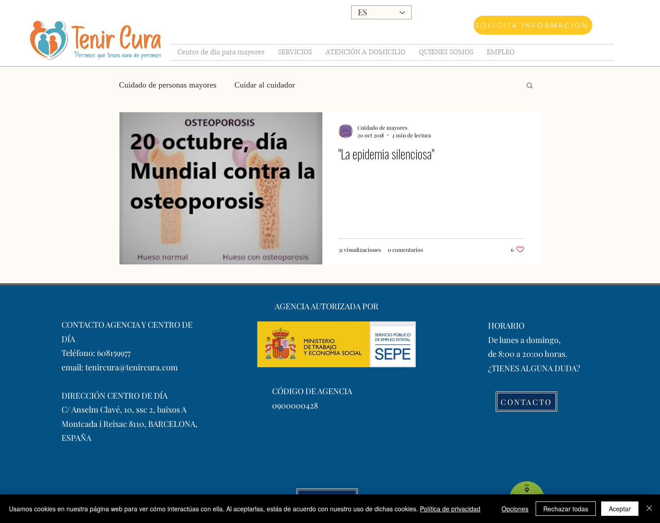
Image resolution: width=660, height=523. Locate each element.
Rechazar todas (565, 508)
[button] (529, 86)
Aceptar (620, 508)
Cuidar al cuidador (264, 84)
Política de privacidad (450, 508)
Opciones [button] (515, 508)
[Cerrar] (649, 508)
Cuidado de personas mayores (167, 84)
